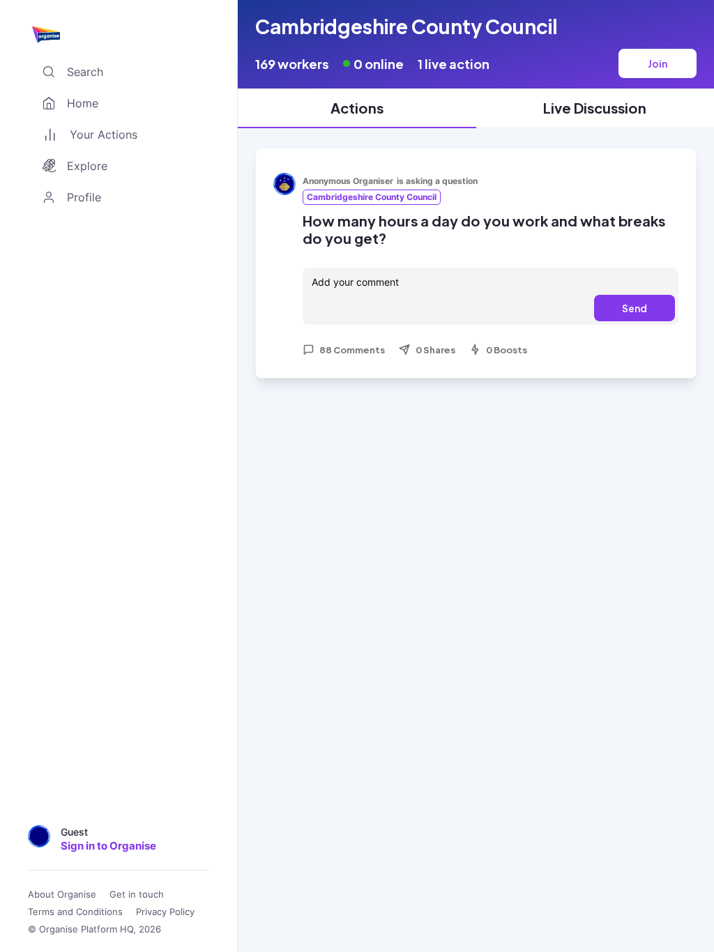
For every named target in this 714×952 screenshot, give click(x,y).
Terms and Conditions (75, 912)
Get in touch (136, 894)
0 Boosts (506, 349)
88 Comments (352, 349)
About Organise (62, 894)
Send (634, 308)
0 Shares (435, 349)
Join (657, 63)
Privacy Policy (165, 912)
